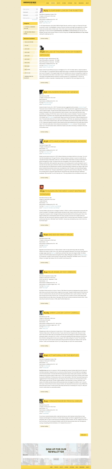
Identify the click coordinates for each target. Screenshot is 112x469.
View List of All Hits (29, 42)
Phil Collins (70, 124)
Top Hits (53, 3)
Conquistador (47, 411)
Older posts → (84, 434)
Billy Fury (53, 253)
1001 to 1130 (27, 72)
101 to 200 (27, 48)
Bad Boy (46, 245)
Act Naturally (47, 366)
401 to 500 (27, 59)
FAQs (75, 3)
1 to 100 (26, 45)
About (87, 3)
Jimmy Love (46, 326)
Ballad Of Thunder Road (49, 65)
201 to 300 (27, 52)
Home (47, 3)
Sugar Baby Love (48, 21)
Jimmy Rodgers (84, 254)
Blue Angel (46, 286)
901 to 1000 (27, 69)
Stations (70, 3)
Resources (81, 3)
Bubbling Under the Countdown (28, 77)
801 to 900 (27, 66)
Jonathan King (82, 107)
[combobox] (30, 9)
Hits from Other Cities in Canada (29, 32)
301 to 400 (27, 55)
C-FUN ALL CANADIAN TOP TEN (29, 27)
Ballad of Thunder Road (48, 67)
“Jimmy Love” (45, 328)
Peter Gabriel (50, 117)
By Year (64, 3)
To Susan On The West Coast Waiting (52, 206)
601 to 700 (27, 62)
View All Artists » (35, 19)
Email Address (25, 454)
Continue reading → (45, 38)
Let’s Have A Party (48, 152)
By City (58, 3)
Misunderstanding (48, 102)
